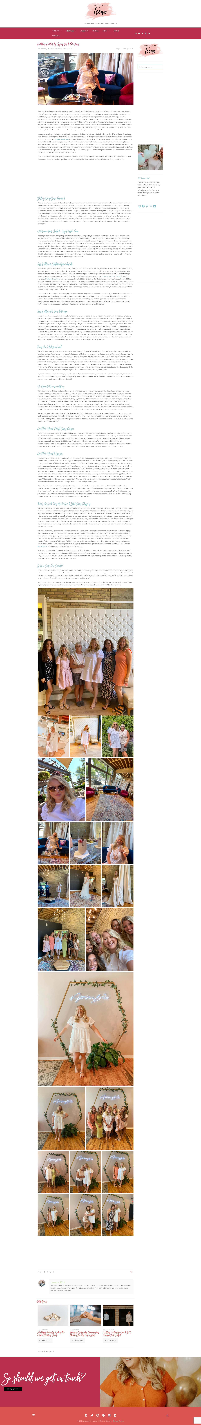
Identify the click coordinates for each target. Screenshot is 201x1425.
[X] (150, 206)
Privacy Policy (118, 1421)
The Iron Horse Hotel (52, 279)
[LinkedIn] (154, 206)
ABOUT (116, 31)
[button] (33, 1415)
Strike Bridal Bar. (62, 139)
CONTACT (56, 36)
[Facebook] (139, 33)
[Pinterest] (145, 33)
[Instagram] (136, 33)
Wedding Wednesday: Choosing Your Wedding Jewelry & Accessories (84, 1333)
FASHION (56, 31)
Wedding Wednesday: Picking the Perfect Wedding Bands (51, 1333)
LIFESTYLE (70, 31)
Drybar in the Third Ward (111, 276)
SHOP (105, 31)
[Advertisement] (85, 177)
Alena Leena (42, 546)
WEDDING (84, 31)
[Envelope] (109, 1415)
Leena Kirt (53, 49)
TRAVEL (95, 31)
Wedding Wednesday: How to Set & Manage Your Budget (117, 1333)
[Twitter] (142, 33)
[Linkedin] (149, 33)
